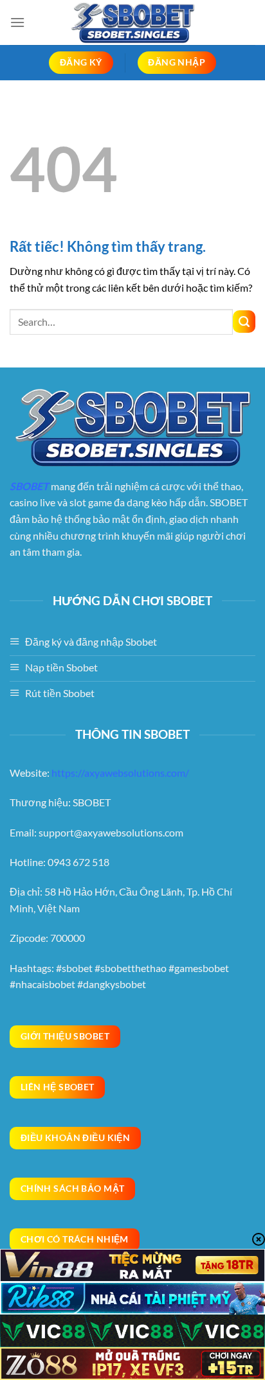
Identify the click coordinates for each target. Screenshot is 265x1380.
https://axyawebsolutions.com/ (120, 772)
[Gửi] (244, 321)
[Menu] (17, 22)
